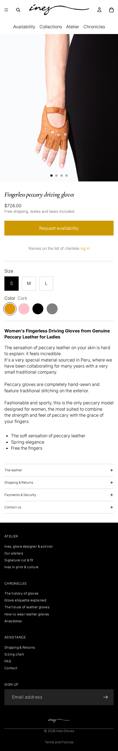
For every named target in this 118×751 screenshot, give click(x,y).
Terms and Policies (59, 742)
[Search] (18, 10)
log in (85, 248)
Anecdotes (13, 621)
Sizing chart (14, 654)
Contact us (12, 507)
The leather (13, 470)
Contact (11, 668)
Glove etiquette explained (25, 600)
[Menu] (6, 10)
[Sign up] (105, 697)
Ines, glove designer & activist (28, 546)
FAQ (7, 661)
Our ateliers (13, 553)
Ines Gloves (65, 731)
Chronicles (94, 26)
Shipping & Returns (18, 482)
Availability (24, 26)
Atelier (72, 26)
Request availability (59, 228)
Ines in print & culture (21, 567)
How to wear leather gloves (26, 614)
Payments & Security (20, 495)
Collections (51, 26)
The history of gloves (21, 594)
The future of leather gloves (26, 607)
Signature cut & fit (18, 560)
